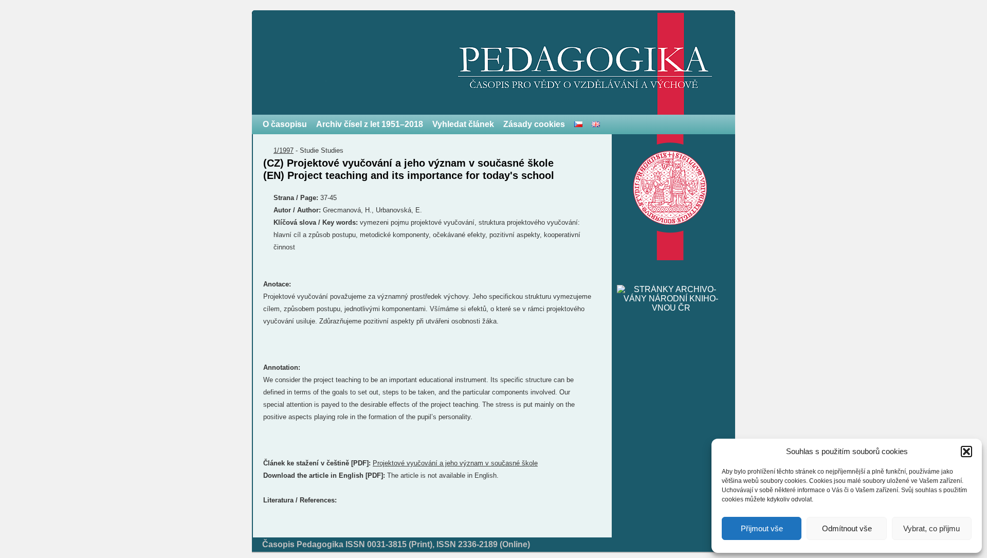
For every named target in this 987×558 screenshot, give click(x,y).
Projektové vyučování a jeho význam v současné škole (455, 463)
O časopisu (285, 124)
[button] (966, 451)
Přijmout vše (762, 528)
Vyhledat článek (463, 124)
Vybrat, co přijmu (931, 528)
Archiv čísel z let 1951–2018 (369, 124)
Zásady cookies (534, 124)
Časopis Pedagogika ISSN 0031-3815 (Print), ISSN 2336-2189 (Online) (396, 544)
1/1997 (283, 150)
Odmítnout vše (847, 528)
